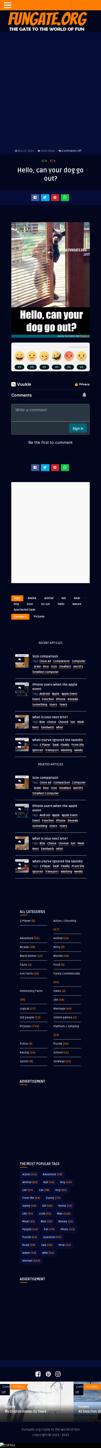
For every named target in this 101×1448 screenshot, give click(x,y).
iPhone (60, 699)
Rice (46, 666)
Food (56, 965)
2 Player (44, 745)
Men (46, 1221)
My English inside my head (25, 1412)
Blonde (58, 956)
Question (52, 1237)
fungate (10, 1406)
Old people (27, 1017)
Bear (77, 598)
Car (27, 1190)
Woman (31, 1261)
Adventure (26, 938)
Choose (63, 722)
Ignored (37, 750)
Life (55, 1000)
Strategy (59, 1061)
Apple (55, 694)
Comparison (61, 661)
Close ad (45, 661)
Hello (61, 604)
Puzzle (57, 1044)
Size (54, 666)
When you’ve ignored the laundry (57, 740)
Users (53, 704)
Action (29, 1174)
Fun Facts (26, 973)
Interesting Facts (31, 991)
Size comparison (45, 656)
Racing (24, 1052)
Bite (42, 722)
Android (44, 694)
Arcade (24, 947)
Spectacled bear (24, 609)
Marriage (59, 1009)
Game (29, 1206)
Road (28, 1245)
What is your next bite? (50, 717)
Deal (56, 745)
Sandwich (47, 727)
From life (78, 745)
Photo (68, 1229)
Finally (65, 745)
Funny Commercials (66, 973)
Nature (77, 604)
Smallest (65, 666)
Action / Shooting (64, 921)
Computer (79, 661)
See (46, 1245)
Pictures (39, 616)
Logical (24, 1009)
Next (35, 727)
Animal (48, 598)
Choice (51, 722)
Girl (47, 1206)
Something (39, 704)
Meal (80, 722)
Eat (73, 722)
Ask (64, 598)
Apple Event (69, 694)
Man (64, 1214)
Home (65, 1206)
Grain (37, 666)
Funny (53, 1198)
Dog (16, 604)
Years (63, 704)
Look (45, 1214)
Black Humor (28, 956)
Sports (24, 1061)
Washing (66, 750)
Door (30, 604)
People (30, 1229)
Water (29, 1253)
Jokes (57, 991)
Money (65, 1221)
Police (24, 1044)
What (59, 727)
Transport (52, 750)
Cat (44, 1190)
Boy (66, 1182)
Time (64, 1245)
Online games (62, 1017)
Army (56, 947)
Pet (49, 1229)
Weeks (78, 750)
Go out (45, 604)
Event (36, 699)
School (58, 1052)
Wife (48, 1253)
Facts (23, 965)
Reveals (73, 699)
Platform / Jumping (66, 1026)
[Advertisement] (50, 1119)
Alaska (32, 598)
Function (48, 699)
